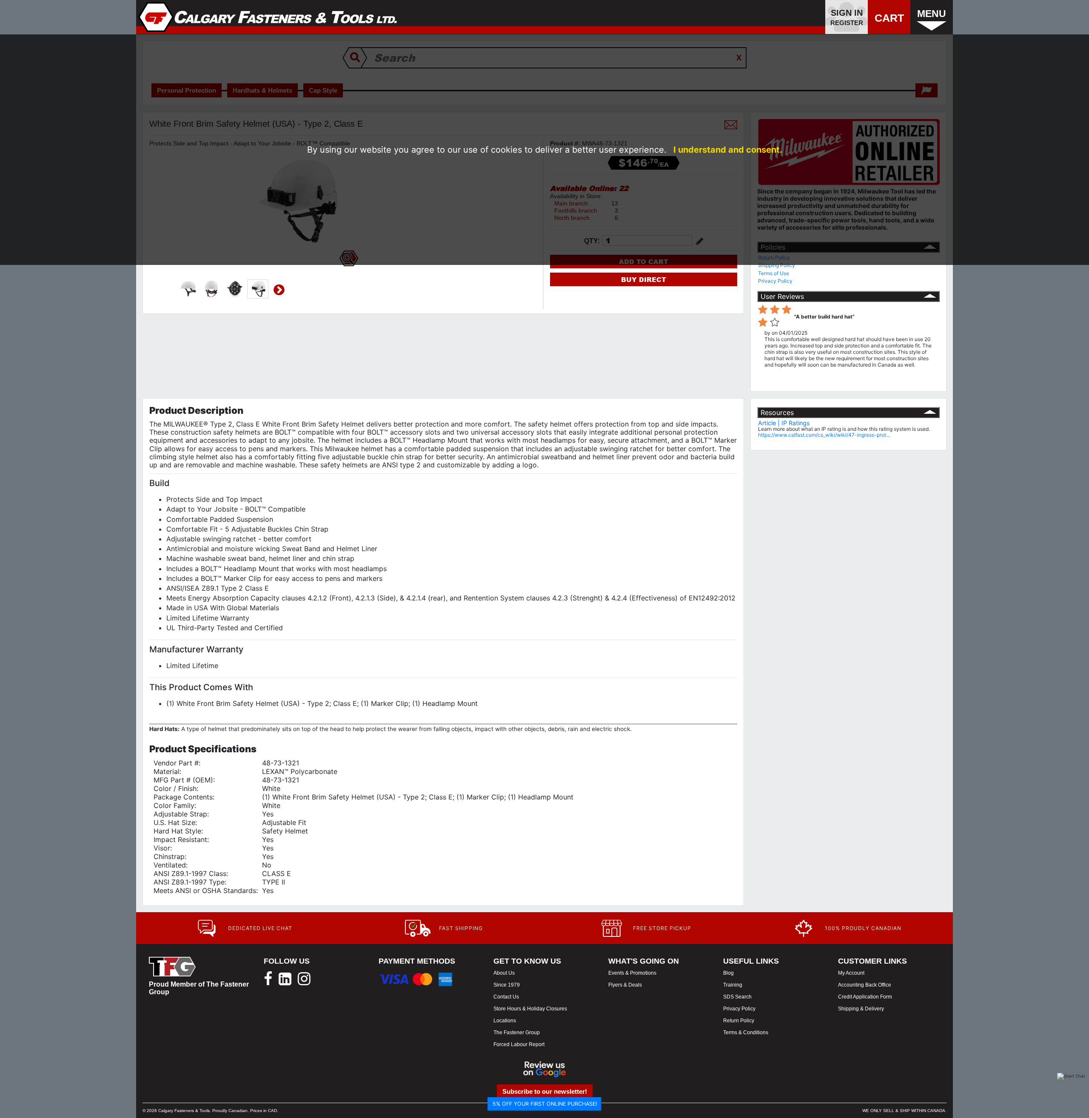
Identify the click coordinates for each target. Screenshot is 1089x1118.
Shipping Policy (776, 265)
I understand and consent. (727, 150)
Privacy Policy (775, 281)
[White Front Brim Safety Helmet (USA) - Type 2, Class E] (187, 289)
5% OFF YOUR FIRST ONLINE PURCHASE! (545, 1104)
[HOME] (267, 17)
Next (279, 290)
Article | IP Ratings (784, 423)
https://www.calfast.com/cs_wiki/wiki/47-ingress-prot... (824, 435)
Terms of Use (773, 273)
